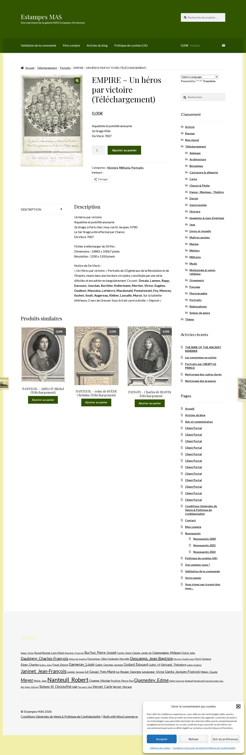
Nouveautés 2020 (204, 538)
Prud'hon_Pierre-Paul (122, 680)
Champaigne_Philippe (166, 652)
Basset (38, 653)
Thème (189, 319)
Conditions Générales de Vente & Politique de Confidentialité (204, 748)
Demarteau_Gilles (97, 659)
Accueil (29, 67)
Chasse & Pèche (199, 185)
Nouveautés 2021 (204, 545)
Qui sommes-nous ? (197, 564)
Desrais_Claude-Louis (184, 659)
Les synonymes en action (200, 357)
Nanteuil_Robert (67, 679)
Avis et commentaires (199, 421)
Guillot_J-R (154, 664)
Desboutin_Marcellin (119, 659)
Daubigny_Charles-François (44, 658)
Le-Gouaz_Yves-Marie (100, 671)
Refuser (194, 739)
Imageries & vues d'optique (206, 218)
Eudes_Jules (45, 665)
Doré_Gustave (203, 658)
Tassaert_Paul (85, 687)
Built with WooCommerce (120, 716)
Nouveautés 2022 (204, 551)
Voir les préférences (225, 739)
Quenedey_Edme (151, 680)
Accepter (162, 739)
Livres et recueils (200, 231)
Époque (190, 133)
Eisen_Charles (30, 664)
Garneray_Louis (82, 664)
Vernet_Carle (102, 687)
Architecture (197, 159)
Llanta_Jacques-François (182, 672)
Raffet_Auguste (176, 681)
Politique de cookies (160, 748)
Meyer (27, 680)
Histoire (112, 167)
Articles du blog (97, 45)
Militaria (124, 167)
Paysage (194, 286)
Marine (194, 244)
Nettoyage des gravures (200, 380)
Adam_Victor (27, 653)
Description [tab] (31, 209)
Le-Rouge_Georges (128, 671)
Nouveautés (193, 533)
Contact (190, 520)
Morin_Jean (40, 680)
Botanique (196, 166)
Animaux (195, 153)
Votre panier (193, 577)
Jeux (192, 224)
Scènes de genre (199, 312)
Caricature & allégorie (203, 172)
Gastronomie (198, 205)
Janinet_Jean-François (43, 671)
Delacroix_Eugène (78, 659)
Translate (209, 81)
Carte (193, 179)
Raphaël (189, 680)
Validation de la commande (38, 45)
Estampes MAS (41, 16)
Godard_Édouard (136, 665)
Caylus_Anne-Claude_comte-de (134, 652)
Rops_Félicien (32, 687)
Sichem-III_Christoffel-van (58, 687)
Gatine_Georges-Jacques (109, 664)
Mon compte (71, 45)
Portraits (65, 67)
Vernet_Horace (122, 686)
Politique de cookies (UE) (131, 45)
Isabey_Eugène (194, 665)
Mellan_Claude (209, 671)
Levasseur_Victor (153, 671)
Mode (193, 263)
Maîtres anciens (199, 237)
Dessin (193, 198)
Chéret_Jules (188, 653)
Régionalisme (198, 306)
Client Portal (193, 428)
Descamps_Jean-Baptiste (151, 658)
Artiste (189, 126)
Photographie (198, 293)
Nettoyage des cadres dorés (203, 374)
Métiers (194, 250)
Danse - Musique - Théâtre (206, 192)
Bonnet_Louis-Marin (53, 652)
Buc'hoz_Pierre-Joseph (100, 652)
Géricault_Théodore (173, 664)
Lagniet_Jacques (76, 671)
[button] (238, 706)
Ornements (196, 280)
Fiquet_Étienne (60, 664)
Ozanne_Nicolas (99, 680)
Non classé (192, 140)
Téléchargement (47, 67)
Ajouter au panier (124, 150)
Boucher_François (74, 653)
